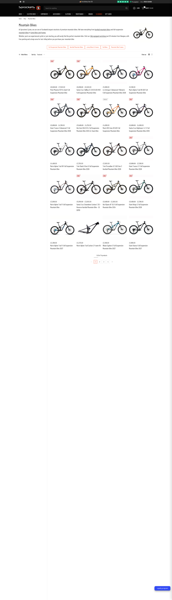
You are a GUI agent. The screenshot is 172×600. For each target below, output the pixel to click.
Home (20, 18)
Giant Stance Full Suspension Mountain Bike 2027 (138, 247)
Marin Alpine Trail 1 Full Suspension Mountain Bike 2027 (61, 247)
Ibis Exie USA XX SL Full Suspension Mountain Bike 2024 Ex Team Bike (88, 129)
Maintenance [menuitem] (80, 14)
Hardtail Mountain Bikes (76, 47)
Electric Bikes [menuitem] (31, 14)
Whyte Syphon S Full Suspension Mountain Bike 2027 (113, 247)
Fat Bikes (105, 47)
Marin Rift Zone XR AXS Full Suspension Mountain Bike (111, 129)
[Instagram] (23, 1)
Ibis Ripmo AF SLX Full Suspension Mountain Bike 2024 (114, 205)
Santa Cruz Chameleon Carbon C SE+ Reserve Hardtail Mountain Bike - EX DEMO (88, 207)
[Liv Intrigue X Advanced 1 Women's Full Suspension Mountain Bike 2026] (115, 72)
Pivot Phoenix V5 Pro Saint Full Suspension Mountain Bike (60, 91)
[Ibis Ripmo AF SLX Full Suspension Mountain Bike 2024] (115, 187)
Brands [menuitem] (90, 14)
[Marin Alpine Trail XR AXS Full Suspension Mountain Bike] (141, 72)
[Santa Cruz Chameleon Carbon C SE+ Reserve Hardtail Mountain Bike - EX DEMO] (89, 187)
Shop (25, 18)
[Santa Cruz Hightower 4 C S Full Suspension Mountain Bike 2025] (141, 110)
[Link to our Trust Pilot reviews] (128, 1)
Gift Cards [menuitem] (108, 14)
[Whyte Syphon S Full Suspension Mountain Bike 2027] (115, 228)
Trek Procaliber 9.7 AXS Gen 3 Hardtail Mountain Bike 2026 (112, 167)
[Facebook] (20, 1)
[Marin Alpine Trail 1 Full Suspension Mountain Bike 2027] (62, 228)
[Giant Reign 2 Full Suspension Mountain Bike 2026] (141, 187)
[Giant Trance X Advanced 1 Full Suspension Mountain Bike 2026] (62, 110)
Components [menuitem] (44, 14)
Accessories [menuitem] (56, 14)
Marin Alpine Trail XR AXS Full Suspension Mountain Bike (138, 91)
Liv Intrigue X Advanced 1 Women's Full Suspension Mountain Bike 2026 (114, 91)
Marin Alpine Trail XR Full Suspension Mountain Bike (62, 167)
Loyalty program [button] (162, 588)
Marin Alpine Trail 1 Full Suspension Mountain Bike (61, 205)
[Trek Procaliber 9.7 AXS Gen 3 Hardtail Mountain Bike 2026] (115, 148)
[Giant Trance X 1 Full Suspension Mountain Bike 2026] (141, 148)
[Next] (112, 262)
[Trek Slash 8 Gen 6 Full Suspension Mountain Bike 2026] (89, 148)
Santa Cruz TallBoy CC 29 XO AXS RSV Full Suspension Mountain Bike (89, 91)
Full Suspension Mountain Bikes (57, 47)
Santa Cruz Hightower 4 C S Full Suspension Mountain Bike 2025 (139, 129)
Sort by (34, 54)
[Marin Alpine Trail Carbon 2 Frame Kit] (89, 228)
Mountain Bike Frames (117, 47)
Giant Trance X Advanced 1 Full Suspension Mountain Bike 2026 (60, 129)
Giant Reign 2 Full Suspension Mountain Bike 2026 (138, 205)
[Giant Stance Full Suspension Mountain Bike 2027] (141, 228)
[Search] (126, 8)
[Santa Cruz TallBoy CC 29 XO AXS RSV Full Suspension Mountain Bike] (89, 72)
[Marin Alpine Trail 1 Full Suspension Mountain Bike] (62, 187)
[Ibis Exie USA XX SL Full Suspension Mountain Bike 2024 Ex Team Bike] (89, 110)
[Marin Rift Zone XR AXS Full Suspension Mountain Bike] (115, 110)
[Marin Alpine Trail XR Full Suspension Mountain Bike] (62, 148)
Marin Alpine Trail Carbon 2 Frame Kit (89, 245)
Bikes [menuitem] (20, 14)
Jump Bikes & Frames (93, 47)
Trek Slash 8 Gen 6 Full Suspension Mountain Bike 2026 (88, 167)
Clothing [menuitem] (68, 14)
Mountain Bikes (31, 18)
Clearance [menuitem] (99, 14)
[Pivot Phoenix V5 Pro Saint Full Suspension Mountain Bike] (62, 72)
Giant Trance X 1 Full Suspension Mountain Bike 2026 (139, 167)
